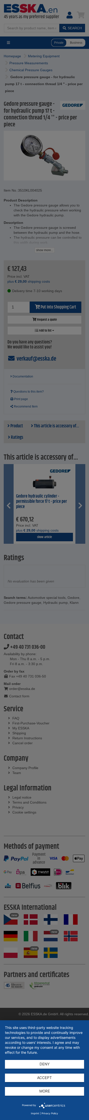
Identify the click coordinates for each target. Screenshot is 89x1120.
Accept (44, 1077)
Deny (45, 1064)
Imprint (35, 1113)
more (44, 1091)
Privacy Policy (50, 1113)
